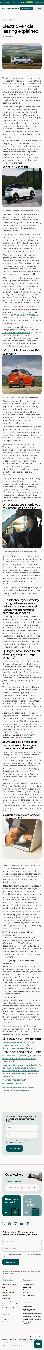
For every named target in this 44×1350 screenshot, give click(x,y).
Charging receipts (8, 1292)
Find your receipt (30, 1202)
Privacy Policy (34, 1271)
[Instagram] (15, 1223)
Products (26, 1290)
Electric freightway (29, 1295)
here (26, 1034)
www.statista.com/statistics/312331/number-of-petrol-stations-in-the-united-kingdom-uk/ (21, 1059)
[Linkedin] (28, 1223)
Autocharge (6, 1298)
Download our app (10, 1200)
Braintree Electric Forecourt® (32, 1313)
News (4, 1319)
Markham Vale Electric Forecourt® (30, 1310)
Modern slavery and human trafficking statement (23, 1342)
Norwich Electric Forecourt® (32, 1319)
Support (5, 1322)
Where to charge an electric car (11, 1304)
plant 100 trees (28, 315)
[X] (3, 1223)
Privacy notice (33, 1339)
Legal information (23, 1339)
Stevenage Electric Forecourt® (29, 1322)
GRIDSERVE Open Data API (9, 1339)
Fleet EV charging (28, 1284)
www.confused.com (12, 1084)
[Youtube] (21, 1224)
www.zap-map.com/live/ (14, 1080)
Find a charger (26, 8)
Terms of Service (6, 1273)
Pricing (4, 1290)
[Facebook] (9, 1223)
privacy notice (20, 1142)
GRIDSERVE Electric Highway (16, 332)
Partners (25, 1292)
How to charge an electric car (11, 1301)
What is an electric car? (9, 1308)
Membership (6, 1295)
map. (29, 738)
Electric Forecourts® (9, 1284)
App (3, 1287)
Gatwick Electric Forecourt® (32, 1316)
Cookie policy (5, 1342)
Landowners (27, 1287)
